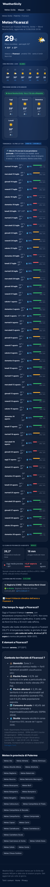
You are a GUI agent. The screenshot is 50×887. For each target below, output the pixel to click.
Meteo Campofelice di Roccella (16, 810)
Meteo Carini (24, 822)
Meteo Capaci (9, 822)
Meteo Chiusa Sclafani (12, 853)
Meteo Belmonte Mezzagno (30, 779)
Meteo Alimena (22, 761)
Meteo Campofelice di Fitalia (34, 804)
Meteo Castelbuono (11, 829)
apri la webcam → (22, 591)
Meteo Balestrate (27, 773)
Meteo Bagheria (10, 773)
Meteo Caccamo (27, 798)
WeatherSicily (12, 4)
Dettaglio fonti (10, 745)
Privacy (25, 880)
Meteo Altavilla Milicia (12, 767)
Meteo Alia (8, 761)
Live (28, 10)
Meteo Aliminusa (39, 761)
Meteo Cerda (24, 847)
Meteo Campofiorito (12, 816)
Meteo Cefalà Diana (37, 841)
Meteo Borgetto (10, 798)
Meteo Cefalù (9, 847)
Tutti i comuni (8, 880)
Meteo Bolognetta (11, 792)
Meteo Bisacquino (11, 785)
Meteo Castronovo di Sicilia (14, 841)
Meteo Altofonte (31, 767)
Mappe (21, 10)
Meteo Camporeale (31, 816)
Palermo (17, 16)
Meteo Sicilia (10, 10)
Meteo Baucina (9, 779)
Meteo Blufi (26, 785)
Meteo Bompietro (29, 792)
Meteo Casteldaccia (31, 829)
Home (17, 880)
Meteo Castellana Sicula (13, 835)
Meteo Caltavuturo (11, 804)
